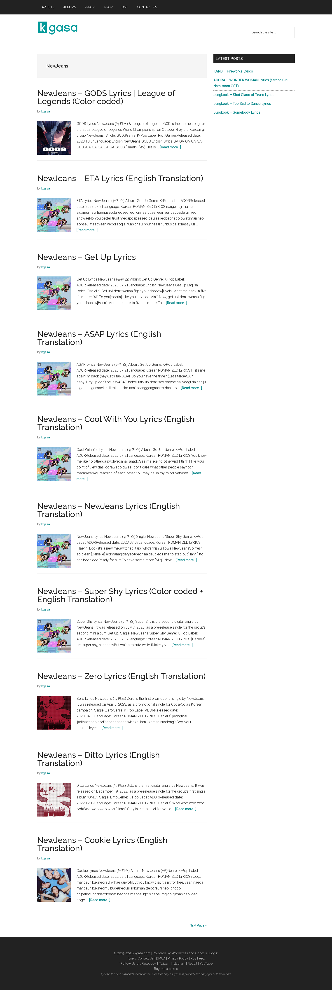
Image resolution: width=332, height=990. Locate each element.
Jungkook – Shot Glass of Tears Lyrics (243, 95)
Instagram (178, 963)
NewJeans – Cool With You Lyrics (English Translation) (116, 423)
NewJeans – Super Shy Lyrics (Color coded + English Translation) (120, 595)
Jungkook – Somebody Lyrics (236, 112)
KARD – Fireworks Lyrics (233, 71)
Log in (214, 953)
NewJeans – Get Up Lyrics (86, 257)
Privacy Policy (178, 958)
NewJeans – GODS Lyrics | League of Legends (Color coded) (106, 97)
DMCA (160, 958)
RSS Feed (198, 958)
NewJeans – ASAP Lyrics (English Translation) (99, 338)
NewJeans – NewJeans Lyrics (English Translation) (108, 510)
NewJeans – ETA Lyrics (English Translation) (120, 178)
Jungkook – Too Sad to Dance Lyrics (242, 103)
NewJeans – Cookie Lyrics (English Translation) (102, 844)
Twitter (163, 963)
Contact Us (146, 958)
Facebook (149, 963)
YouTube (206, 963)
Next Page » (198, 925)
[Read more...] (170, 147)
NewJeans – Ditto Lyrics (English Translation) (98, 759)
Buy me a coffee (166, 969)
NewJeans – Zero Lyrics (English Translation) (121, 676)
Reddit (192, 963)
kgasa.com (142, 953)
